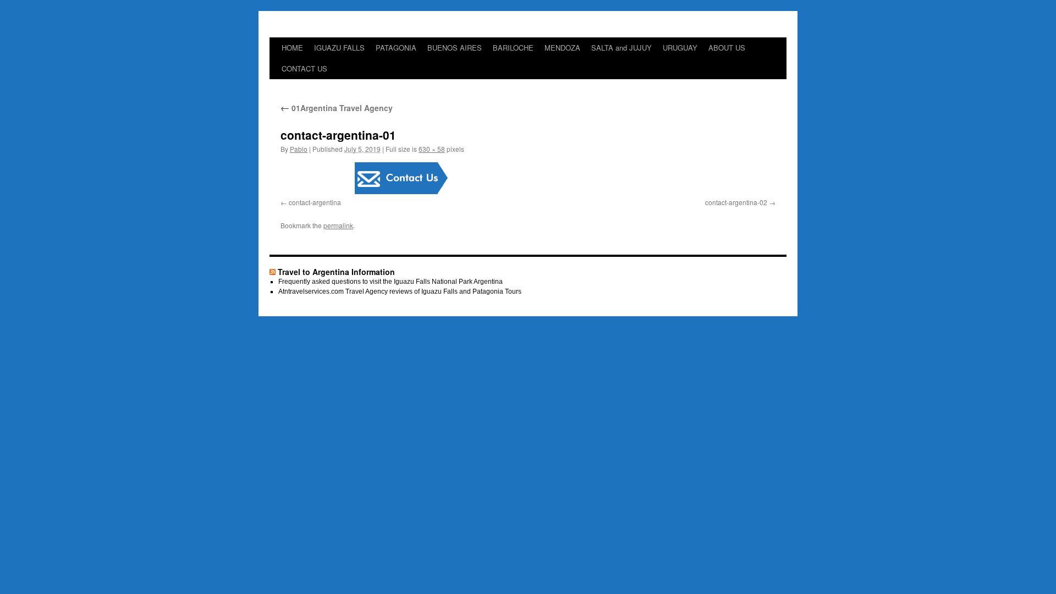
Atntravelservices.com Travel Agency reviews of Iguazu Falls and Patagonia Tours (399, 291)
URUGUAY (680, 47)
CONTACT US (304, 68)
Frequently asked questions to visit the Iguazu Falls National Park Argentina (390, 281)
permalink (338, 225)
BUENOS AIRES (454, 47)
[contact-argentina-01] (528, 178)
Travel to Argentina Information (336, 271)
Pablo (298, 148)
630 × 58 (432, 148)
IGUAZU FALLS (339, 47)
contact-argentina (315, 202)
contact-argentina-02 (736, 202)
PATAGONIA (396, 47)
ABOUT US (726, 47)
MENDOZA (562, 47)
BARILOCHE (513, 47)
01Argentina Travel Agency (336, 107)
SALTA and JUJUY (621, 47)
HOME (292, 47)
